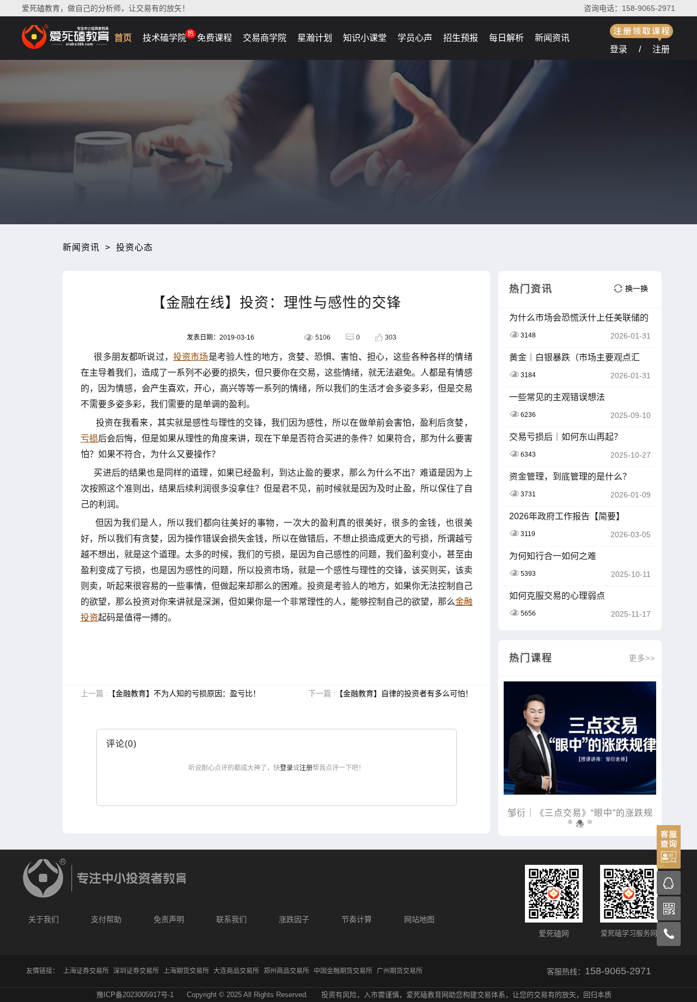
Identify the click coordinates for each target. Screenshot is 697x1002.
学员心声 (415, 37)
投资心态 (134, 247)
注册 (661, 49)
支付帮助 (106, 919)
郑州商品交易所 (286, 971)
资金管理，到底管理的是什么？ (570, 476)
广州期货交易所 (400, 971)
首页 (123, 37)
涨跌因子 (294, 919)
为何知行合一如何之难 (552, 556)
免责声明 (169, 919)
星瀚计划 (314, 37)
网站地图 (419, 919)
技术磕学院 (164, 37)
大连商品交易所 (236, 971)
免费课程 (214, 37)
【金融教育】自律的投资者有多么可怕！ (404, 693)
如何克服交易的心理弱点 (557, 595)
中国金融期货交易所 (343, 971)
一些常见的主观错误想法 (557, 397)
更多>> (642, 658)
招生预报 (460, 37)
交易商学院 (264, 37)
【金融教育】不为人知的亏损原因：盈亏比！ (184, 693)
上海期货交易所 (186, 971)
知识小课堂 (365, 37)
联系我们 (231, 919)
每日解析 (506, 37)
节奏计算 (356, 919)
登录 (618, 49)
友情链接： (42, 971)
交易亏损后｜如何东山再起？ (565, 436)
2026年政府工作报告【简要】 (567, 516)
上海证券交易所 (86, 971)
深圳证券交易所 (136, 971)
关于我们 (43, 919)
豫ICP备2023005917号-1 (135, 995)
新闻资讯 (552, 37)
